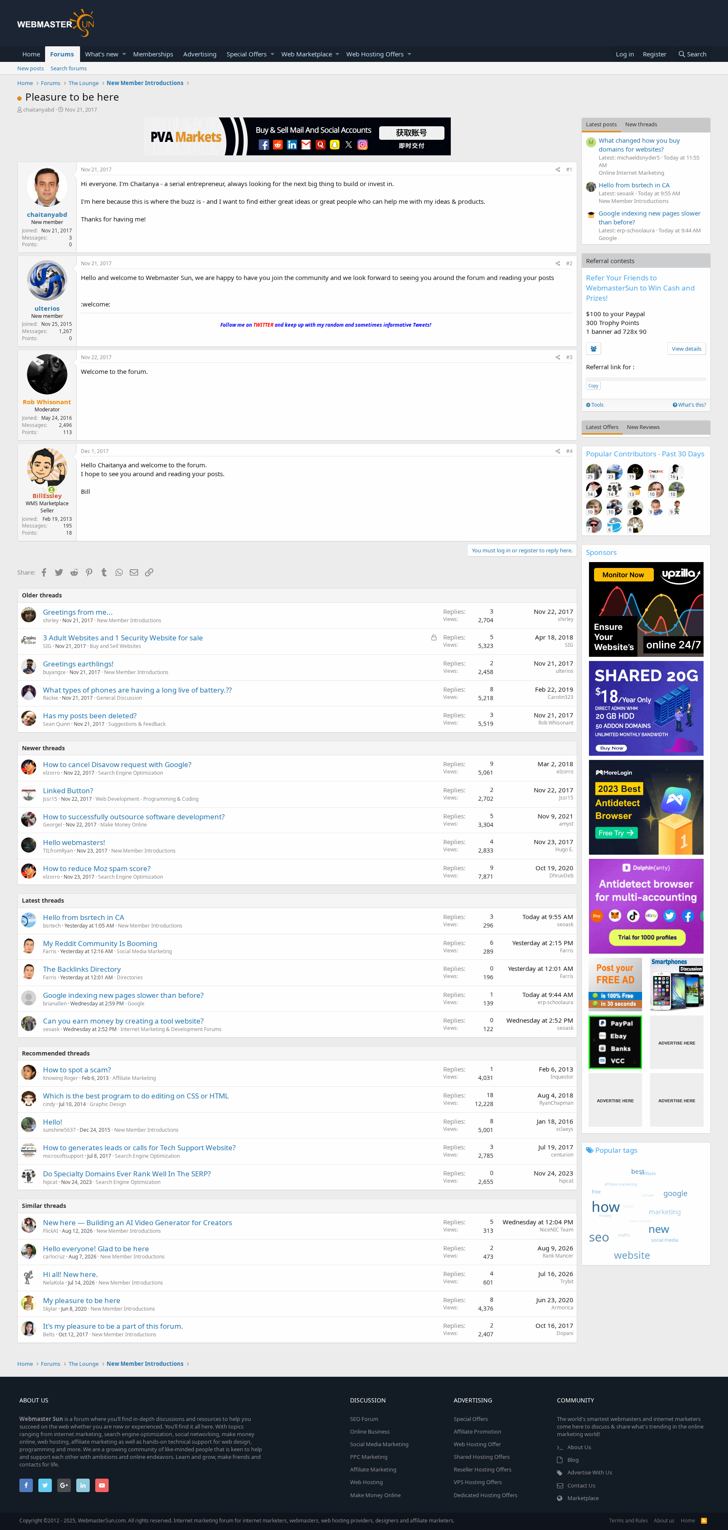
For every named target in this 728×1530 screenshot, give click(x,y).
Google (136, 1003)
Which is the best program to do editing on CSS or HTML (136, 1096)
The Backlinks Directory (82, 969)
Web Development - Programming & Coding (147, 798)
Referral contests (610, 260)
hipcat (566, 1180)
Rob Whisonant (555, 722)
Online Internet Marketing (631, 172)
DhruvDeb (561, 875)
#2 (569, 263)
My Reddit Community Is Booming (100, 943)
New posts (30, 68)
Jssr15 (50, 798)
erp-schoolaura (555, 1002)
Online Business (370, 1431)
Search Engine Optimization (130, 772)
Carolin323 (560, 697)
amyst (566, 823)
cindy (49, 1104)
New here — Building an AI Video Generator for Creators (137, 1222)
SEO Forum (364, 1419)
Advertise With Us (589, 1472)
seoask (565, 924)
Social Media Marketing (144, 951)
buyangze (54, 672)
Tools (597, 404)
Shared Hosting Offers (482, 1457)
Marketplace (583, 1498)
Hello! (52, 1122)
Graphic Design (108, 1104)
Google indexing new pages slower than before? (123, 995)
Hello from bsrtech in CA (83, 917)
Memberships (153, 54)
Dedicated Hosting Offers (485, 1495)
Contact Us (581, 1485)
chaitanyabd (38, 109)
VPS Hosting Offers (478, 1482)
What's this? (691, 404)
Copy (593, 386)
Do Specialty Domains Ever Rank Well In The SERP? (127, 1173)
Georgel (52, 824)
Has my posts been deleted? (89, 715)
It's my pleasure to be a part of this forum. (113, 1326)
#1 (569, 169)
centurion (562, 1154)
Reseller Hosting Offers (482, 1469)
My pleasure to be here (81, 1300)
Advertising (200, 54)
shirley (51, 620)
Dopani (565, 1333)
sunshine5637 (59, 1129)
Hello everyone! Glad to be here (96, 1248)
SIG (47, 646)
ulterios (47, 308)
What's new (101, 54)
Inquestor (562, 1076)
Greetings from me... (78, 612)
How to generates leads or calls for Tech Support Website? (139, 1147)
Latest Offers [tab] (602, 427)
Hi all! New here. (70, 1274)
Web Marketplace (306, 54)
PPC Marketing (369, 1457)
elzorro (51, 772)
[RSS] (704, 1520)
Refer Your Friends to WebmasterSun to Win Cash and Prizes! (640, 288)
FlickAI (50, 1230)
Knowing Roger (60, 1078)
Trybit (566, 1281)
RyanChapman (556, 1102)
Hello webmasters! (74, 842)
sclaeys (564, 1129)
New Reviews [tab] (643, 427)
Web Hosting (366, 1482)
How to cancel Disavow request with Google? (117, 764)
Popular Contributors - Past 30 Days (645, 453)
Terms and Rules (628, 1520)
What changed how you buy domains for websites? (639, 144)
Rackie (50, 697)
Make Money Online (123, 824)
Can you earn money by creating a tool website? (123, 1021)
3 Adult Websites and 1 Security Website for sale (123, 637)
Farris (49, 951)
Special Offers (247, 54)
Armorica (562, 1307)
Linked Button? (68, 790)
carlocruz (54, 1256)
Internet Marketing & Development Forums (171, 1029)
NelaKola (53, 1282)
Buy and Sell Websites (115, 646)
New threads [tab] (641, 124)
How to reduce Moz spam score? (96, 868)
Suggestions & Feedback (137, 724)
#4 (569, 451)
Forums (62, 54)
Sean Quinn (56, 724)
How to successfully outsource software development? (134, 816)
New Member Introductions (129, 620)
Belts (49, 1334)
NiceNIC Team (556, 1229)
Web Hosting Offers (375, 54)
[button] (124, 54)
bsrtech (52, 925)
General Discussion (119, 697)
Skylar (50, 1308)
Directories (130, 977)
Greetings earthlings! (78, 664)
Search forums (69, 68)
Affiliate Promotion (477, 1431)
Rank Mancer (558, 1255)
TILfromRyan (58, 850)
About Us (579, 1447)
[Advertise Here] (677, 1042)
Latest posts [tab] (601, 124)
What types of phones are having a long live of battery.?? (137, 690)
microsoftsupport (63, 1155)
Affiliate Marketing (134, 1078)
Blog (573, 1459)
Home (31, 54)
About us (664, 1520)
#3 (569, 357)
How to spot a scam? (77, 1069)
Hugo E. (564, 849)
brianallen (55, 1003)
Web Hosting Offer (477, 1444)
